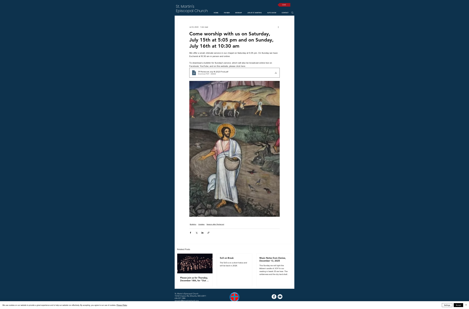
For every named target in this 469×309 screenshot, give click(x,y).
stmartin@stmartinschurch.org (187, 300)
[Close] (466, 305)
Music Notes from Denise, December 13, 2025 (272, 259)
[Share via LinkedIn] (202, 233)
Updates (201, 224)
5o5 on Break (227, 258)
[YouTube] (280, 296)
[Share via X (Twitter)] (196, 233)
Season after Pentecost (215, 224)
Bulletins (193, 224)
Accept (458, 305)
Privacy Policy (122, 305)
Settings (447, 305)
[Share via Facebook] (190, 233)
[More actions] (278, 27)
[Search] (292, 12)
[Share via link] (208, 233)
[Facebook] (274, 296)
